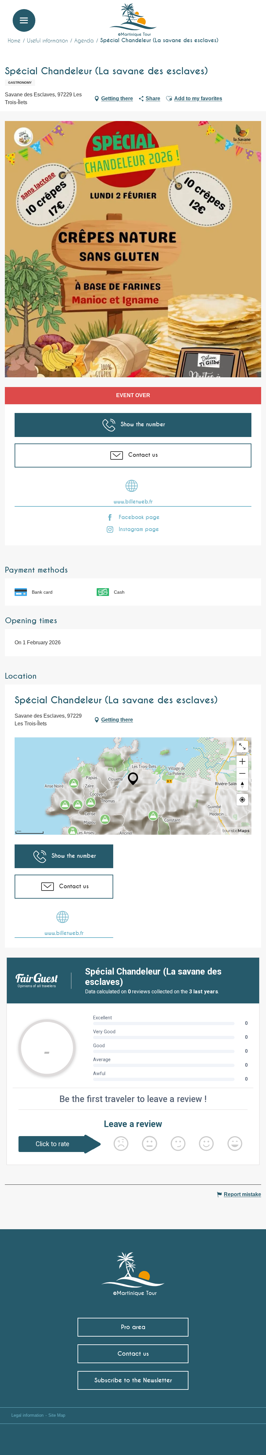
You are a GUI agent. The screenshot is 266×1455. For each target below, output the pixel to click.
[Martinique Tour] (133, 1270)
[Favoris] (234, 14)
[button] (249, 15)
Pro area (133, 1327)
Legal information (27, 1415)
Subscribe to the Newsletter (133, 1380)
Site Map (56, 1415)
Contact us (133, 1353)
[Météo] (219, 17)
